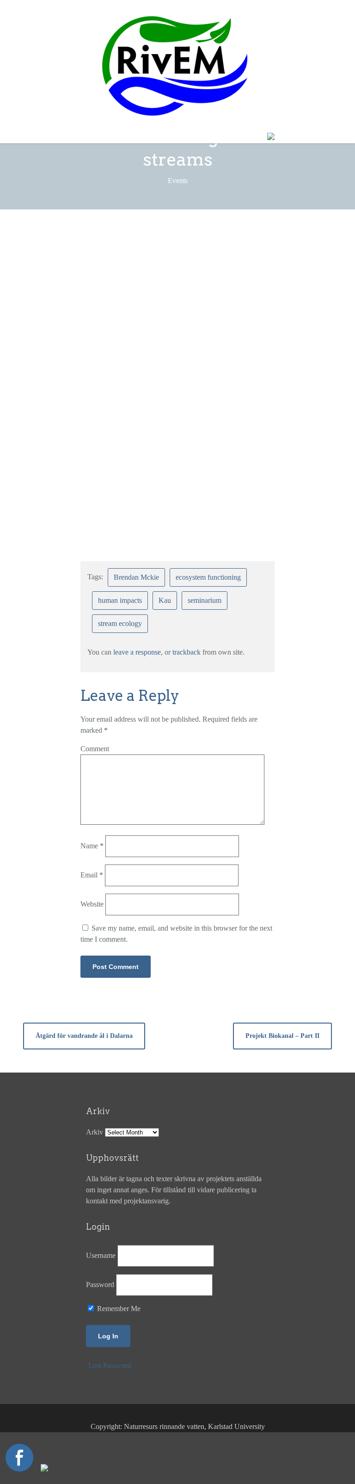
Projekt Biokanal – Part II (282, 1035)
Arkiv (94, 1132)
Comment (94, 749)
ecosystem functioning (208, 577)
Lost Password (109, 1365)
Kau (165, 600)
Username (101, 1255)
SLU (153, 274)
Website (92, 904)
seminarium (204, 600)
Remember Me (118, 1308)
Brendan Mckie (217, 263)
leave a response (137, 652)
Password (100, 1284)
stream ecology (120, 623)
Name (92, 846)
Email (91, 875)
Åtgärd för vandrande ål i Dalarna (84, 1035)
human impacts (120, 600)
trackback (186, 652)
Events (199, 245)
